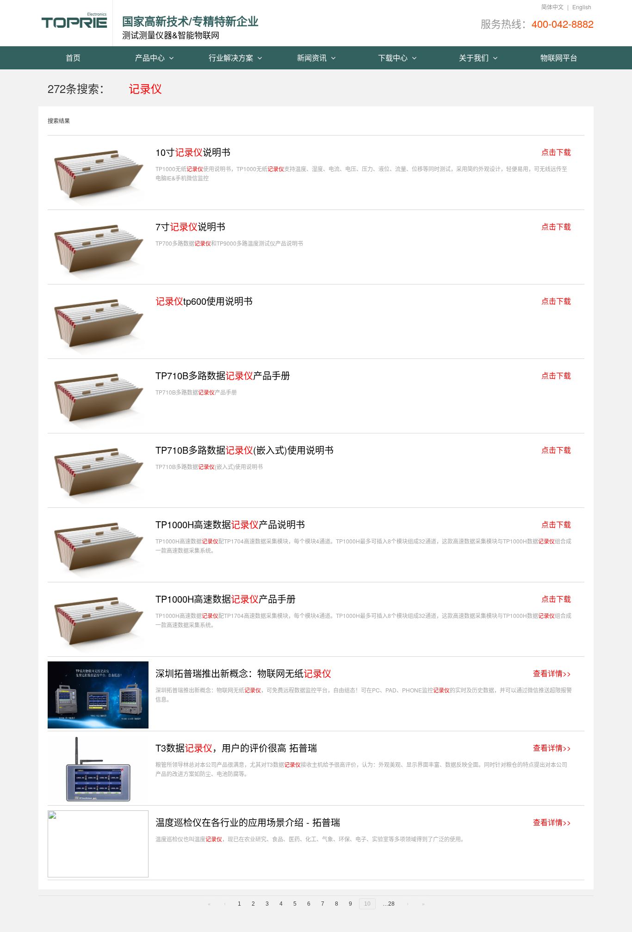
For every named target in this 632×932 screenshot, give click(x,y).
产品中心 (151, 57)
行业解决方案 (232, 57)
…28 (389, 904)
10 (367, 904)
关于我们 (474, 57)
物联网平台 (558, 57)
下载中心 (393, 57)
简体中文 (552, 7)
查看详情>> (552, 673)
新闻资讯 (312, 57)
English (581, 7)
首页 (73, 57)
